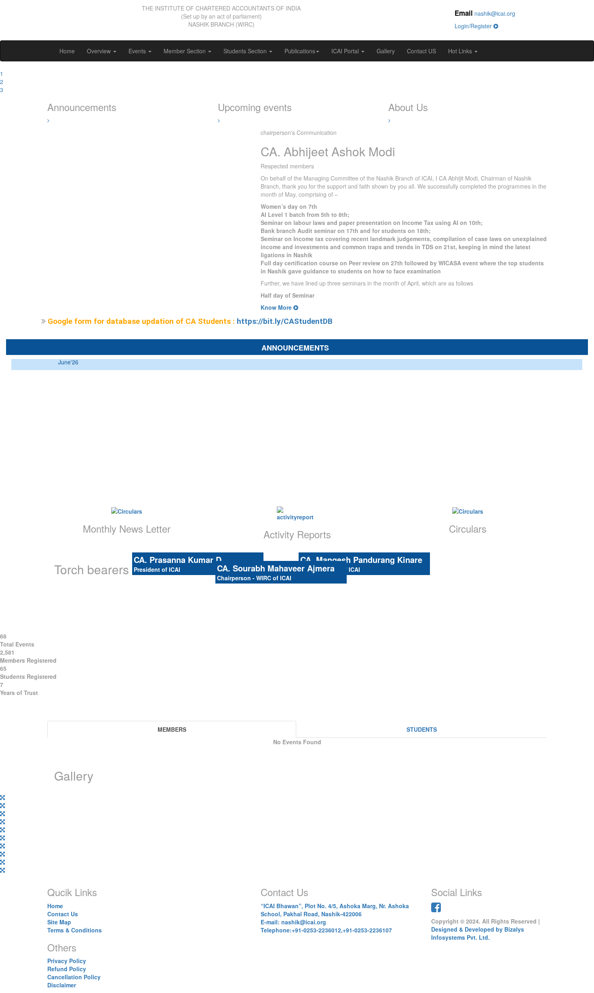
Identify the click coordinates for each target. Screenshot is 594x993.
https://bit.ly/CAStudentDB (285, 321)
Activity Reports (297, 534)
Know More (277, 307)
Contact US (421, 51)
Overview (99, 51)
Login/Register (474, 26)
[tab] (171, 729)
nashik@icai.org (494, 13)
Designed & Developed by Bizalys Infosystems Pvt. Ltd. (477, 933)
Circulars (468, 528)
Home (67, 51)
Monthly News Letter (127, 528)
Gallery (386, 51)
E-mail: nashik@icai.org (293, 922)
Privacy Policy (66, 961)
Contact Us (62, 914)
